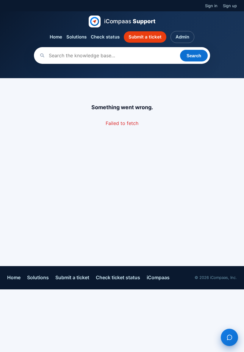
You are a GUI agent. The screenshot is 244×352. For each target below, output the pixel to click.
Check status (105, 37)
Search (194, 55)
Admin (182, 37)
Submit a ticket (145, 37)
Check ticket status (118, 277)
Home (56, 37)
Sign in (211, 5)
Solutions (76, 37)
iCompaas (158, 277)
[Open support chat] (229, 337)
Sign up (230, 5)
